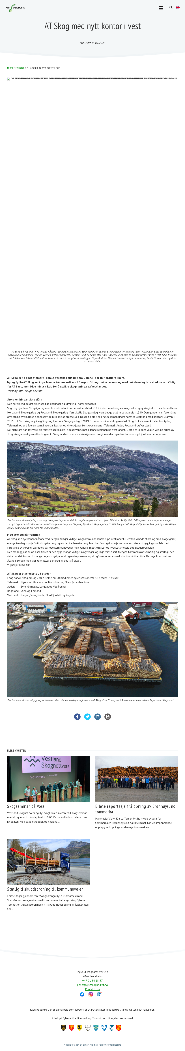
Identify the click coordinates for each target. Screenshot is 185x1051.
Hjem (10, 67)
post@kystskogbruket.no (92, 985)
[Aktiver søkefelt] (171, 7)
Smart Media (90, 1044)
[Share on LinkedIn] (97, 718)
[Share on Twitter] (87, 718)
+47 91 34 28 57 (92, 980)
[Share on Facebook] (77, 718)
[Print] (107, 718)
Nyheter (20, 67)
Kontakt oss (92, 989)
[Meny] (161, 8)
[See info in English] (178, 8)
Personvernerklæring (110, 1044)
